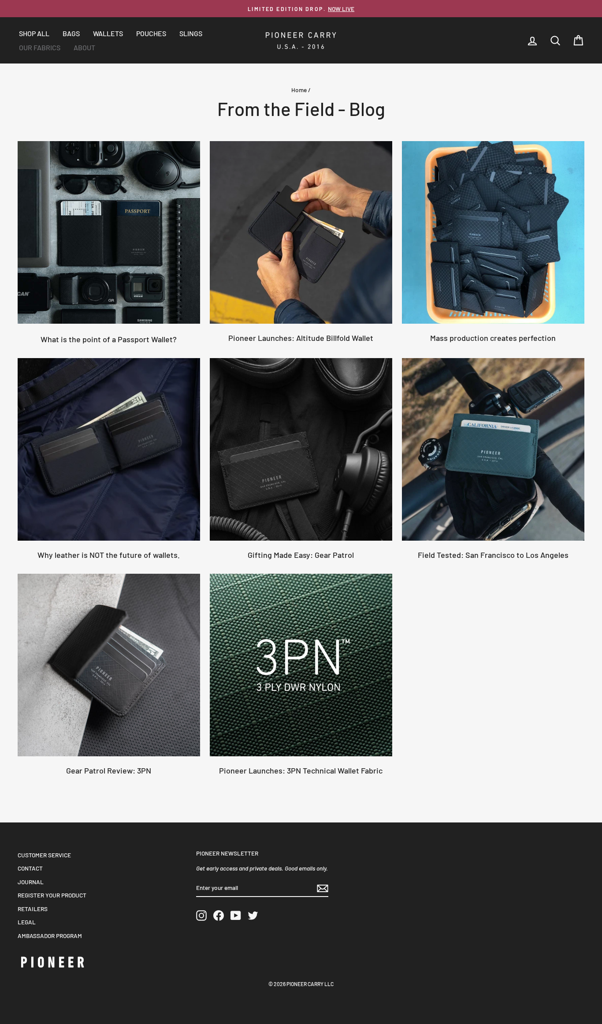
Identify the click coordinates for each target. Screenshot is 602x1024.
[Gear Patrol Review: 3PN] (109, 665)
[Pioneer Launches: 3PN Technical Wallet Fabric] (301, 665)
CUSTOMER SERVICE (44, 855)
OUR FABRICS (39, 47)
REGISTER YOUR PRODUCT (52, 895)
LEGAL (27, 922)
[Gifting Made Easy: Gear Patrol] (301, 449)
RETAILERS (33, 908)
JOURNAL (31, 882)
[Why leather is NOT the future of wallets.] (109, 449)
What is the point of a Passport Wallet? (109, 339)
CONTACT (30, 868)
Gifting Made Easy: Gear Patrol (301, 555)
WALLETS (108, 33)
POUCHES (151, 33)
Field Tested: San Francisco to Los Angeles (493, 555)
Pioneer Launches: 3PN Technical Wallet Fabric (301, 770)
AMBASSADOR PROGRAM (50, 935)
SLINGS (190, 33)
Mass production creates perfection (493, 338)
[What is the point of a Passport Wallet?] (109, 232)
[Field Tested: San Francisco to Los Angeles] (493, 449)
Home (299, 89)
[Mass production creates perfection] (493, 232)
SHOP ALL (34, 33)
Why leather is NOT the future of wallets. (108, 555)
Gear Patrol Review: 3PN (108, 770)
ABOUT (84, 47)
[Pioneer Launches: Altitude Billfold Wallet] (301, 232)
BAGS (71, 33)
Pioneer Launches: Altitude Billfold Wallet (300, 338)
